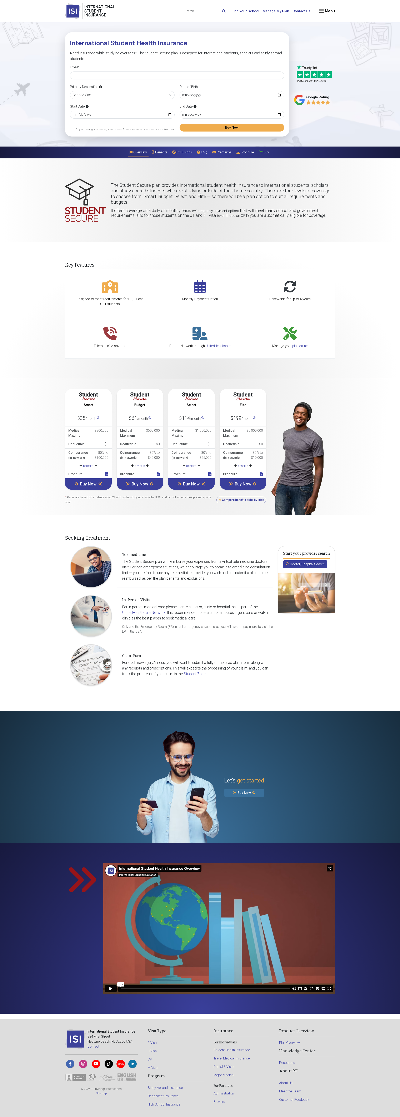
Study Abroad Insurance (165, 1088)
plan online (300, 346)
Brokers (219, 1102)
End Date (187, 106)
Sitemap (101, 1093)
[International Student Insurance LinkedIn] (132, 1064)
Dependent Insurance (163, 1096)
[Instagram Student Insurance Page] (83, 1064)
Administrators (224, 1093)
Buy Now (232, 127)
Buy (266, 152)
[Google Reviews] (318, 102)
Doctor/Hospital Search (307, 564)
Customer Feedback (294, 1100)
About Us (285, 1083)
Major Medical (224, 1075)
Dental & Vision (224, 1067)
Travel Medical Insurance (232, 1058)
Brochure (247, 152)
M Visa (153, 1068)
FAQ (203, 152)
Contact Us (301, 11)
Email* (74, 67)
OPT (151, 1059)
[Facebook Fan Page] (70, 1064)
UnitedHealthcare (218, 346)
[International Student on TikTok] (109, 1064)
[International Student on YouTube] (96, 1064)
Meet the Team (290, 1091)
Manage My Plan (275, 11)
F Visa (152, 1043)
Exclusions (184, 152)
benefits (88, 466)
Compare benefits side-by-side (242, 499)
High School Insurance (164, 1104)
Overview (139, 152)
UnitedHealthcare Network (143, 612)
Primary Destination (84, 87)
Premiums (223, 152)
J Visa (152, 1051)
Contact (93, 1046)
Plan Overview (289, 1043)
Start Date (78, 106)
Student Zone (195, 674)
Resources (287, 1063)
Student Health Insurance (232, 1050)
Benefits (160, 152)
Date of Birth (189, 87)
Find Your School (245, 11)
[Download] (106, 474)
